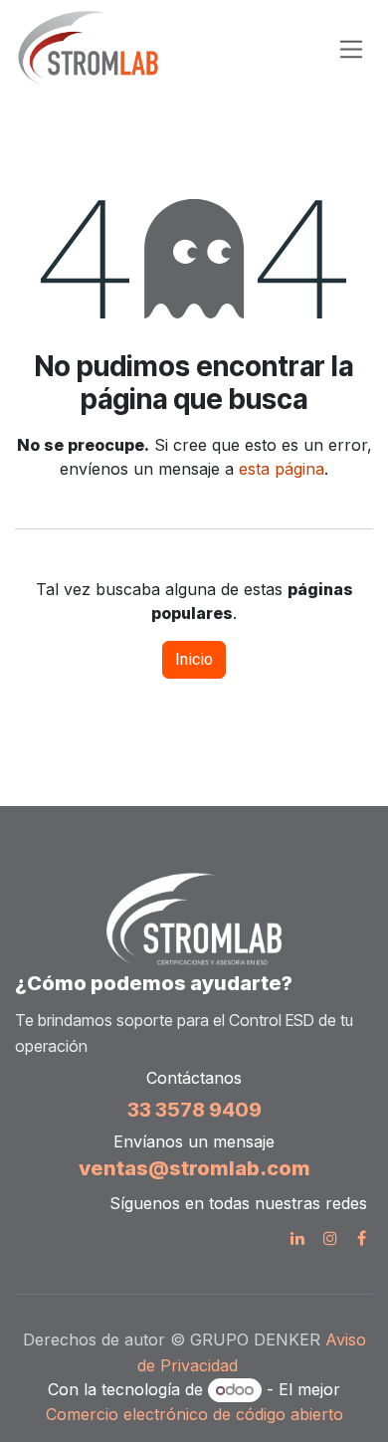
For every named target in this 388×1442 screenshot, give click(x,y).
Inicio (194, 659)
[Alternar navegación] (351, 47)
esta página (281, 469)
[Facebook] (361, 1238)
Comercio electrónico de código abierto (194, 1414)
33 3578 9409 (194, 1110)
